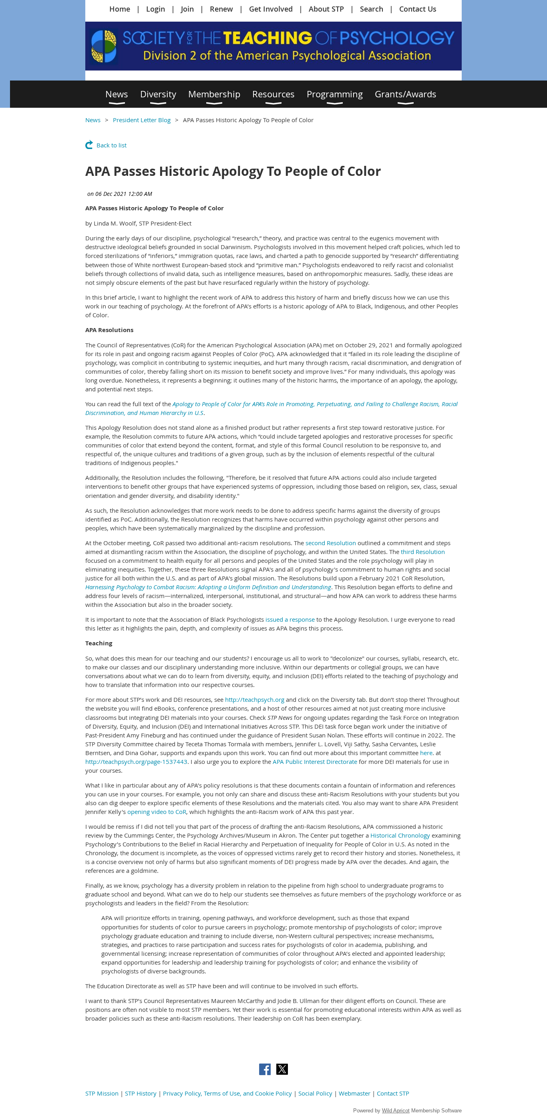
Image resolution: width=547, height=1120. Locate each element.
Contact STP (393, 1093)
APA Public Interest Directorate (315, 761)
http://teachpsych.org (254, 699)
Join (187, 9)
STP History (141, 1093)
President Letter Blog (142, 120)
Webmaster (354, 1093)
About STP (326, 9)
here (426, 753)
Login (155, 9)
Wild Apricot (396, 1111)
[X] (282, 1069)
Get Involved (271, 9)
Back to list (112, 145)
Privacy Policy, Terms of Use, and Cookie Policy (227, 1093)
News (93, 120)
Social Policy (315, 1093)
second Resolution (331, 543)
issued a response (290, 619)
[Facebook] (265, 1069)
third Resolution (423, 552)
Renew (221, 9)
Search (371, 9)
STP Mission (102, 1093)
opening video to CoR (156, 812)
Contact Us (417, 9)
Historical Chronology (400, 835)
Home (119, 9)
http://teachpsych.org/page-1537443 (136, 761)
